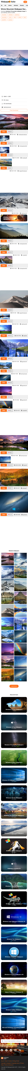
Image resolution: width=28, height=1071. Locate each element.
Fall (12, 1046)
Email (18, 1061)
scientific (4, 19)
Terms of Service (9, 1065)
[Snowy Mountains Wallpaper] (7, 585)
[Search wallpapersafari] (2, 1041)
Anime (10, 5)
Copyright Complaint (6, 1063)
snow (10, 17)
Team (6, 1061)
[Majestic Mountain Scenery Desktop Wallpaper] (20, 610)
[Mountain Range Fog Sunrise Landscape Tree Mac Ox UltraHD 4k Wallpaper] (20, 585)
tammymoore (7, 107)
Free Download (14, 110)
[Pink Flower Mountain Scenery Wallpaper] (7, 572)
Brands (22, 5)
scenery (10, 19)
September (3, 1046)
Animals (16, 5)
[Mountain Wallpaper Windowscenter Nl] (7, 649)
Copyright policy (15, 1063)
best (25, 17)
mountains (4, 17)
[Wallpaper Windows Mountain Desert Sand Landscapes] (7, 610)
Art (5, 5)
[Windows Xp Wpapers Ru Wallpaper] (7, 623)
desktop (17, 14)
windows (11, 14)
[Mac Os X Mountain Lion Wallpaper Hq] (20, 662)
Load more (14, 686)
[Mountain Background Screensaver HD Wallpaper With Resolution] (7, 662)
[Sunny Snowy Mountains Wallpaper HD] (20, 559)
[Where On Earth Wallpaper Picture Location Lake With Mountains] (7, 636)
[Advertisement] (14, 35)
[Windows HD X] (20, 597)
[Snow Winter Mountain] (20, 623)
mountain (4, 14)
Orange (9, 1046)
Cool (18, 1044)
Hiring (14, 1061)
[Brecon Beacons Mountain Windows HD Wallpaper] (7, 675)
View (3, 131)
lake (15, 17)
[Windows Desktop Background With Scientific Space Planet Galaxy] (20, 675)
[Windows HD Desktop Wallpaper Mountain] (7, 597)
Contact (10, 1061)
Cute (20, 1044)
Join (25, 1)
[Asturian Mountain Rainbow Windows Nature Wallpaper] (20, 649)
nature (19, 17)
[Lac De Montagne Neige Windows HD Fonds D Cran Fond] (7, 559)
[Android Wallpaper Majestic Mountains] (20, 572)
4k (1, 5)
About (2, 1061)
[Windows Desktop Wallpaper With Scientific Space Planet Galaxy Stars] (20, 636)
